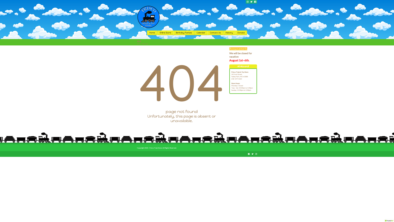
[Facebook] (255, 2)
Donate (241, 33)
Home (152, 33)
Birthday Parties (184, 33)
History (229, 33)
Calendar (201, 33)
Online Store (165, 33)
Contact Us (215, 33)
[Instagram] (247, 2)
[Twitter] (251, 2)
